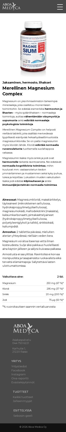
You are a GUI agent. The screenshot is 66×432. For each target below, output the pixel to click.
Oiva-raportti (20, 378)
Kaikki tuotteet (23, 397)
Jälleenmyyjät (22, 401)
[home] (13, 6)
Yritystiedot (19, 366)
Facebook (18, 370)
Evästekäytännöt (23, 382)
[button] (60, 7)
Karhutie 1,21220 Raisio (20, 350)
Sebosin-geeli (22, 415)
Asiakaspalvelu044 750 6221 (21, 341)
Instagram (18, 374)
